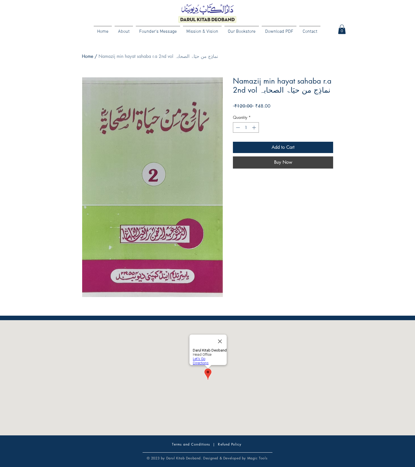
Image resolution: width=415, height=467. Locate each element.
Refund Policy (229, 444)
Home (87, 56)
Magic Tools (257, 458)
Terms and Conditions (191, 444)
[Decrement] (237, 127)
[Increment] (254, 127)
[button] (342, 29)
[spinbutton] (246, 127)
